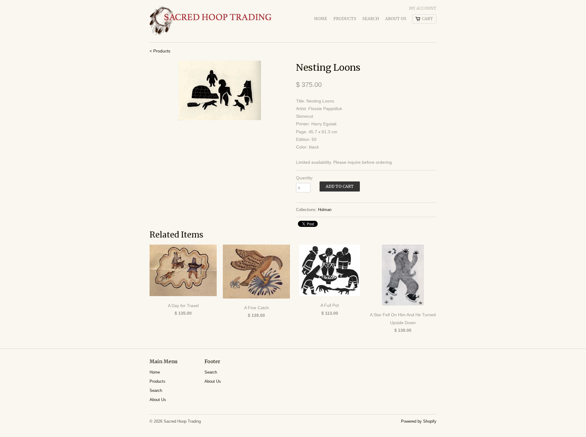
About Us (395, 18)
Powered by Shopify (418, 421)
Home (320, 18)
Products (344, 18)
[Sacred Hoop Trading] (211, 21)
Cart (427, 18)
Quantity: (304, 177)
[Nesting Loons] (220, 90)
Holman (324, 209)
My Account (422, 8)
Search (370, 18)
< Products (160, 50)
